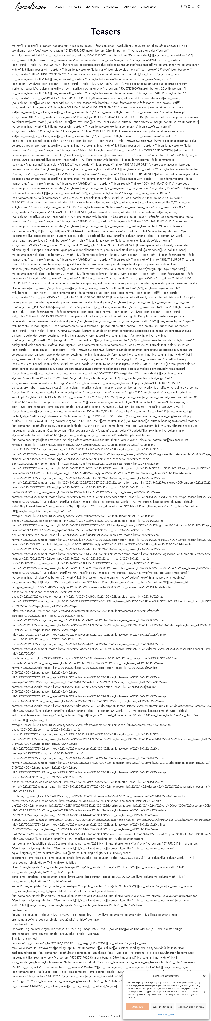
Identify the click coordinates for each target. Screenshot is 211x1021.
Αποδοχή (137, 1007)
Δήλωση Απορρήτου (166, 1014)
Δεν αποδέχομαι (162, 1007)
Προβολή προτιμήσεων (191, 1007)
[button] (204, 975)
